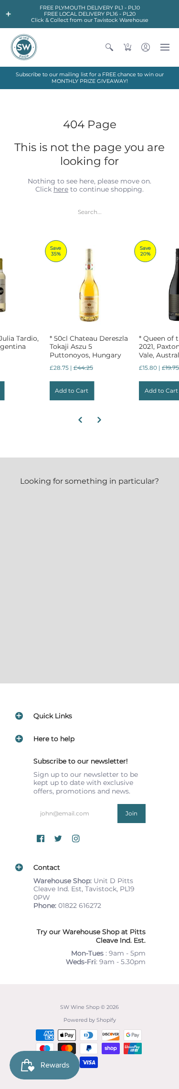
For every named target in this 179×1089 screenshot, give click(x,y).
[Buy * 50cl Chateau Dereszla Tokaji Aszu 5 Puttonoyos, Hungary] (90, 285)
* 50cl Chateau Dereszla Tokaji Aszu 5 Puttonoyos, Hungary (89, 346)
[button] (8, 14)
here (60, 189)
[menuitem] (109, 47)
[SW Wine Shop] (24, 47)
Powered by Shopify (89, 1020)
